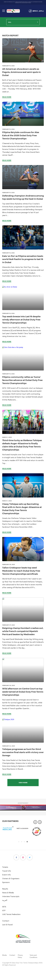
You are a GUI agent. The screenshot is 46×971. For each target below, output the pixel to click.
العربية (4, 900)
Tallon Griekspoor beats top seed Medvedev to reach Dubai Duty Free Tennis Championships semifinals (21, 570)
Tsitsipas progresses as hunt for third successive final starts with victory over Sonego (23, 752)
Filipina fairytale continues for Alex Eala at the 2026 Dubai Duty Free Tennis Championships (20, 135)
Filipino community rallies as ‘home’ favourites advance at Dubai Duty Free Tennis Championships (22, 380)
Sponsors (6, 882)
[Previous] (35, 822)
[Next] (40, 822)
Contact (5, 921)
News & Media (8, 892)
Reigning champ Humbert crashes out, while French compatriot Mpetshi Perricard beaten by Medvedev (22, 631)
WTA (4, 907)
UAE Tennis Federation (11, 914)
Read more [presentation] (6, 97)
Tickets (5, 867)
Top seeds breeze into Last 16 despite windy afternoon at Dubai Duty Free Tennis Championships (21, 319)
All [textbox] (9, 22)
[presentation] (23, 50)
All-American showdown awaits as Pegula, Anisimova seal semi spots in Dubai (21, 72)
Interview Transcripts (10, 896)
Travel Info (6, 871)
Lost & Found (7, 924)
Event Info (6, 875)
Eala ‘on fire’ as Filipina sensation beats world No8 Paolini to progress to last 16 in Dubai (22, 259)
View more (23, 782)
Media (4, 955)
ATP (3, 910)
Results (5, 889)
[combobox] (23, 22)
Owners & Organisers (10, 878)
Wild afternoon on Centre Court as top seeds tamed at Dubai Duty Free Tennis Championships (22, 691)
